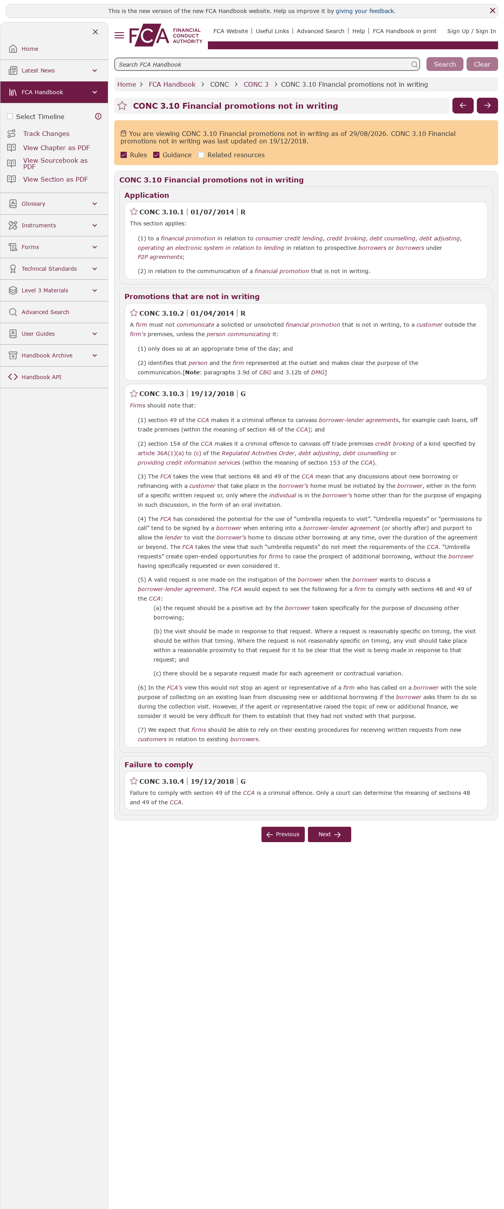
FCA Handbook (172, 84)
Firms (137, 405)
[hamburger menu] (119, 36)
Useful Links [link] (272, 31)
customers (152, 739)
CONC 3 (256, 84)
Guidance (177, 154)
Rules (138, 154)
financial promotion (188, 238)
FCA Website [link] (230, 31)
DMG (317, 372)
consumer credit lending (289, 238)
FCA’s (174, 687)
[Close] (492, 10)
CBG (265, 372)
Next (325, 834)
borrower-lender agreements (358, 420)
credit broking (346, 238)
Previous (287, 834)
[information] (98, 116)
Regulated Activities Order (258, 453)
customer (430, 324)
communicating (249, 334)
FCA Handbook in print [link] (405, 31)
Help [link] (358, 31)
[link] (166, 35)
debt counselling (392, 238)
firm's (138, 334)
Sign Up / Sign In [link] (471, 31)
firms (276, 556)
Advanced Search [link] (321, 31)
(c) (197, 453)
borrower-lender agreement (341, 528)
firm (141, 324)
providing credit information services (189, 462)
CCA (203, 420)
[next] (487, 105)
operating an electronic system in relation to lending (211, 248)
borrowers (372, 248)
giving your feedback (365, 10)
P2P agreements (160, 257)
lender (173, 537)
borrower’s (293, 486)
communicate (195, 324)
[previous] (463, 105)
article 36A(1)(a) (161, 453)
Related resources (236, 154)
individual (282, 495)
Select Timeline (40, 116)
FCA (165, 476)
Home (126, 84)
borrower (409, 486)
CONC (219, 84)
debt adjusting (439, 238)
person (216, 334)
